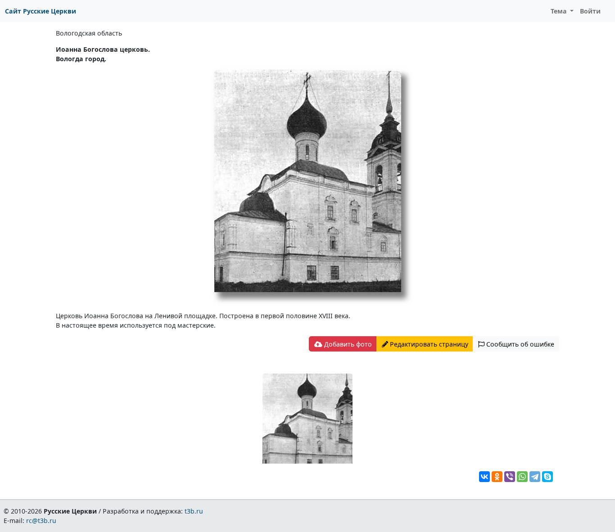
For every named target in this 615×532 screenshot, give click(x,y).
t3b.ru (194, 511)
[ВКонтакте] (484, 476)
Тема (560, 11)
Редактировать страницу (428, 344)
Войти (590, 11)
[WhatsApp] (522, 476)
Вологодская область (89, 33)
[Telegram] (534, 476)
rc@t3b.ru (41, 520)
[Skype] (547, 476)
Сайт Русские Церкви (40, 11)
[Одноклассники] (497, 476)
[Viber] (509, 476)
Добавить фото (347, 344)
